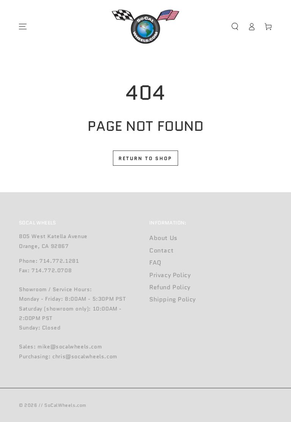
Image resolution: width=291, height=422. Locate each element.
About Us (163, 238)
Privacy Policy (170, 275)
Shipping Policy (172, 299)
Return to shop (145, 158)
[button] (235, 26)
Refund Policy (170, 287)
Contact (161, 250)
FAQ (155, 262)
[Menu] (22, 26)
